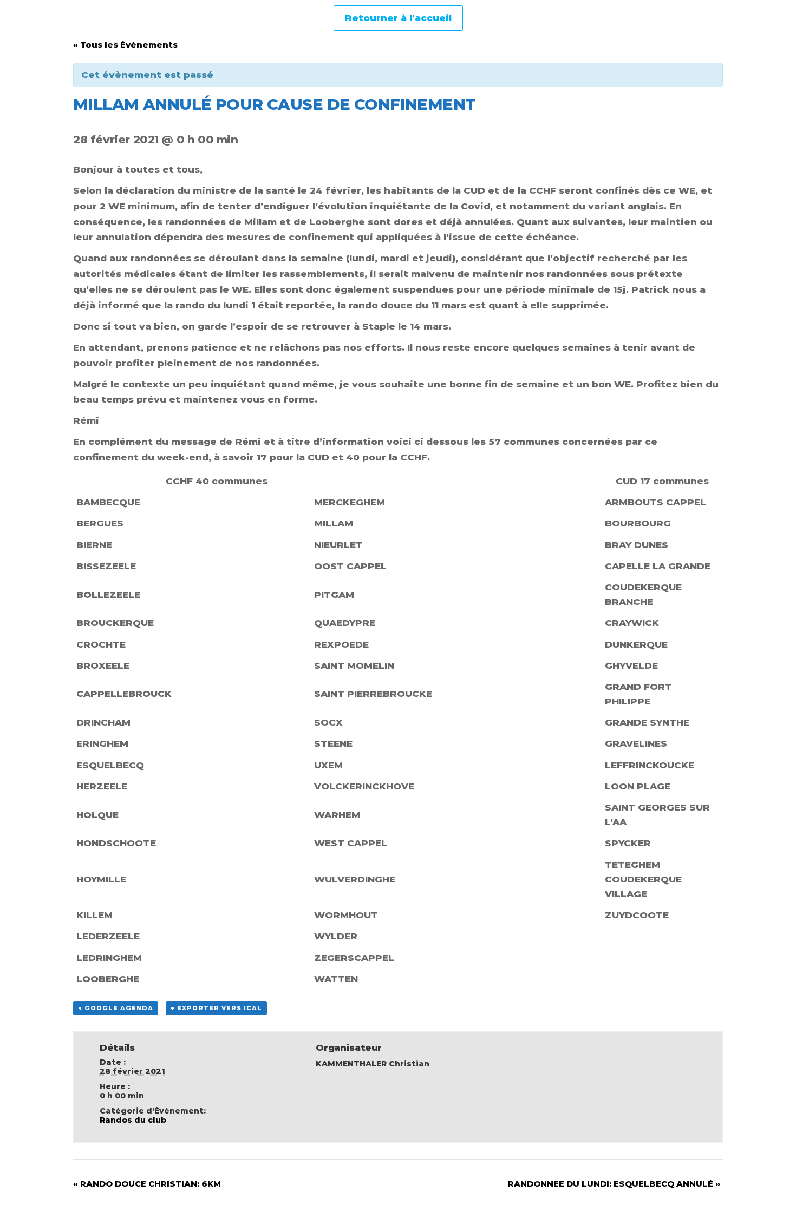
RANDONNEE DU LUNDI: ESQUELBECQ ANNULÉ (614, 1183)
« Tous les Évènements (125, 44)
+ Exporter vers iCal (216, 1008)
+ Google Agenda (115, 1008)
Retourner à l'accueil (398, 17)
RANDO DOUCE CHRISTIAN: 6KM (147, 1183)
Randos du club (133, 1120)
